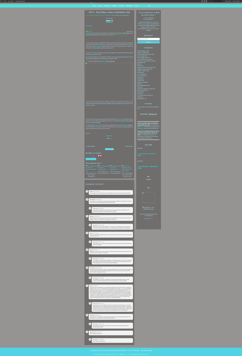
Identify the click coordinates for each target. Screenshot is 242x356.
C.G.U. (128, 354)
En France (114, 5)
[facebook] (202, 1)
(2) (140, 87)
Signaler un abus (123, 354)
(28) (141, 62)
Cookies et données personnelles (136, 354)
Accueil (94, 5)
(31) (145, 59)
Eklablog (150, 350)
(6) (142, 75)
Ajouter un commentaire (96, 187)
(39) (143, 57)
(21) (140, 65)
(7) (141, 74)
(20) (146, 67)
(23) (139, 64)
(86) (143, 51)
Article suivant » (129, 146)
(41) (142, 56)
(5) (140, 77)
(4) (140, 79)
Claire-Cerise (149, 28)
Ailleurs (136, 5)
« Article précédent (90, 146)
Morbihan (108, 15)
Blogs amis (107, 5)
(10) (143, 70)
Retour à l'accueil (109, 149)
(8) (140, 72)
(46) (143, 52)
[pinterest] (206, 1)
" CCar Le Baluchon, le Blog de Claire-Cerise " (95, 15)
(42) (145, 54)
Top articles (113, 354)
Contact (100, 5)
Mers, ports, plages (109, 18)
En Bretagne (129, 5)
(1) (140, 92)
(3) (140, 80)
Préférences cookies (145, 354)
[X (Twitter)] (204, 1)
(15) (144, 69)
